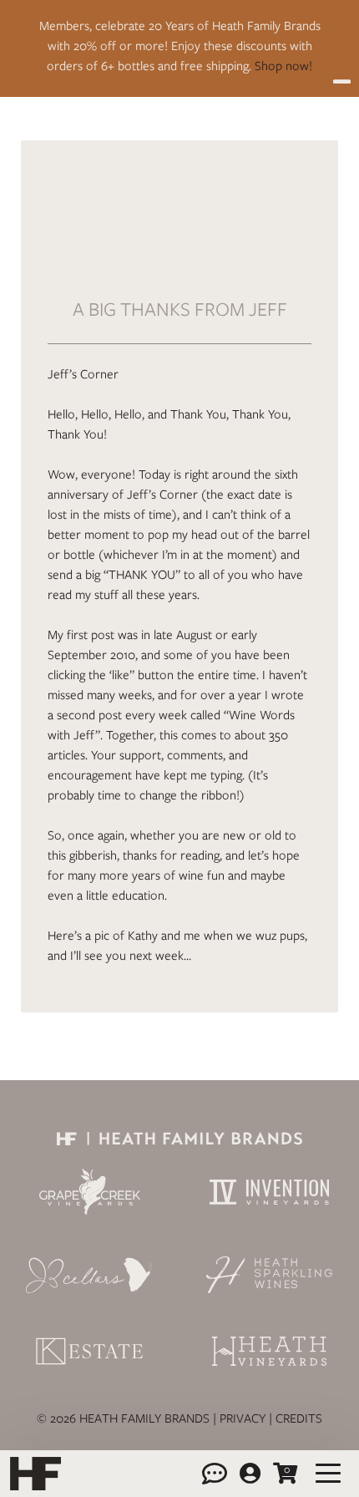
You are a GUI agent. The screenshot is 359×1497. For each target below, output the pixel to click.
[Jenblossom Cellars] (90, 1274)
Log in (250, 1474)
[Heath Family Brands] (179, 1138)
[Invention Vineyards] (269, 1192)
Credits (299, 1418)
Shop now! (283, 66)
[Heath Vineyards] (269, 1351)
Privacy (242, 1418)
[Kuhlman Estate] (90, 1351)
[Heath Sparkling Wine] (269, 1274)
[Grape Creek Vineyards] (90, 1192)
